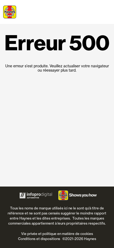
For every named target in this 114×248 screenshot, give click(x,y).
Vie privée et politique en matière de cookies (57, 234)
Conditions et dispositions (39, 239)
